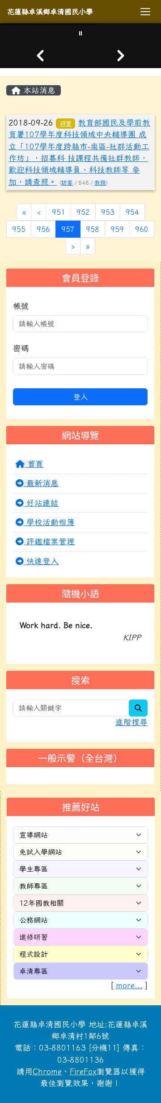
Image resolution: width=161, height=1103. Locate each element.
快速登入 (41, 561)
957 (70, 229)
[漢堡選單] (145, 11)
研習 (66, 123)
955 (18, 229)
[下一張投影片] (120, 55)
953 (107, 212)
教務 (100, 183)
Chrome (47, 1071)
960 (141, 229)
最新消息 (41, 483)
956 (43, 229)
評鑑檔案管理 (49, 541)
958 (92, 229)
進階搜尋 (131, 722)
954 (132, 212)
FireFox (83, 1071)
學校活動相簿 (49, 522)
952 (83, 212)
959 (117, 229)
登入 (80, 396)
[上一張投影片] (40, 55)
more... (129, 985)
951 (58, 212)
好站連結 (41, 503)
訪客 (67, 183)
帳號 (21, 306)
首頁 (34, 464)
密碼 (21, 348)
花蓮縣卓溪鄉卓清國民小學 (50, 11)
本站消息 (38, 90)
